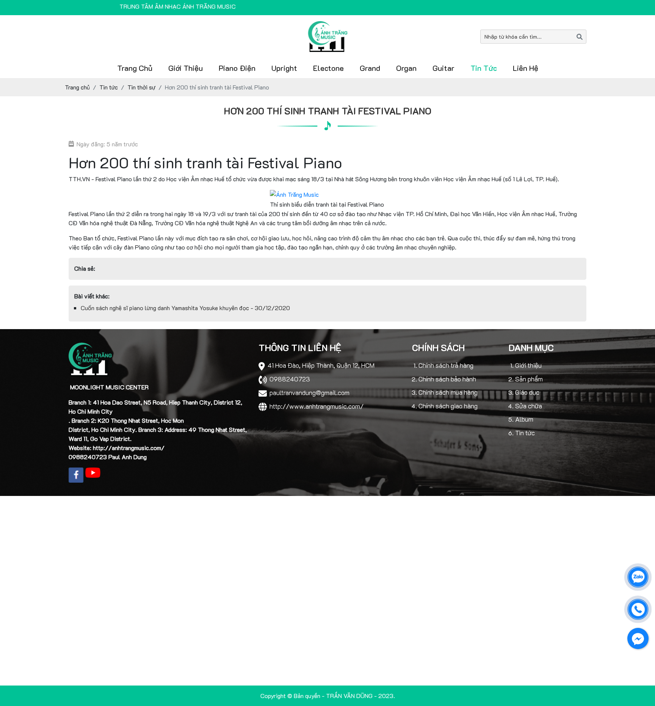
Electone (328, 68)
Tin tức (483, 68)
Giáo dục (527, 392)
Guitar (443, 68)
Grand (370, 68)
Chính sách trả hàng (445, 365)
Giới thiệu (185, 68)
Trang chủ (134, 68)
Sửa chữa (528, 406)
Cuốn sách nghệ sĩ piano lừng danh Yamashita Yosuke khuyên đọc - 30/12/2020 (185, 308)
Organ (406, 68)
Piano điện (237, 68)
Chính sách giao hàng (448, 406)
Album (524, 419)
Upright (284, 68)
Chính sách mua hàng (448, 392)
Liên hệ (525, 68)
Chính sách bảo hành (447, 379)
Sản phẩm (529, 379)
